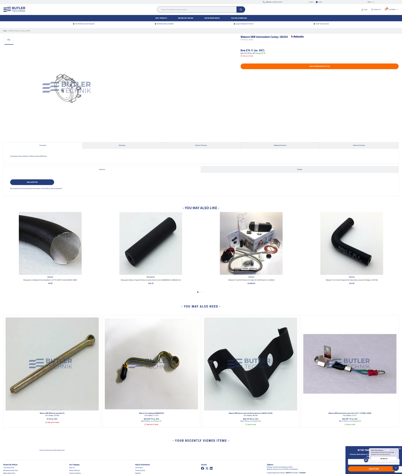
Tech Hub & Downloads (239, 18)
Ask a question (32, 182)
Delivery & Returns (74, 470)
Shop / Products (161, 18)
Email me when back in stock (320, 66)
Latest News (139, 467)
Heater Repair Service (212, 18)
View (39, 408)
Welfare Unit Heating (185, 18)
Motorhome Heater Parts (10, 470)
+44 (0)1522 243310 (274, 2)
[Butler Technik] (15, 9)
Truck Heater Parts (8, 467)
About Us (72, 467)
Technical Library (140, 470)
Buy (69, 408)
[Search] (241, 9)
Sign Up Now (374, 469)
